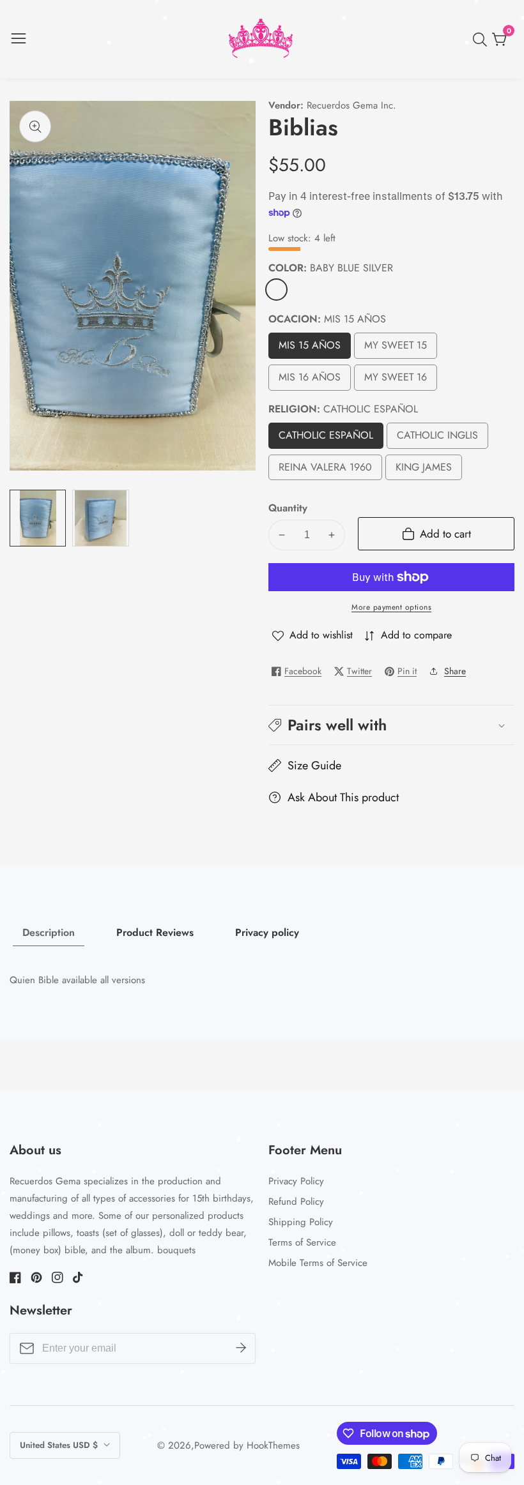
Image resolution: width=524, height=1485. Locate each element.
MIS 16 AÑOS (310, 380)
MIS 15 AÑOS (310, 348)
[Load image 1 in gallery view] (38, 518)
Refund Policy (296, 1202)
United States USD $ (60, 1445)
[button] (391, 724)
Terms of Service (302, 1242)
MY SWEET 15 (396, 348)
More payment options (391, 607)
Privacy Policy (296, 1181)
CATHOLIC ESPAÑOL (326, 438)
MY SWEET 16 (396, 380)
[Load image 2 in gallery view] (100, 518)
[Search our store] (482, 39)
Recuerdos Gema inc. (351, 105)
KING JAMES (424, 470)
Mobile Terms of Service (317, 1263)
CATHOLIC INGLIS (440, 438)
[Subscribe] (240, 1348)
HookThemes (273, 1446)
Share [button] (455, 671)
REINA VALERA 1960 (325, 470)
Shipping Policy (300, 1222)
